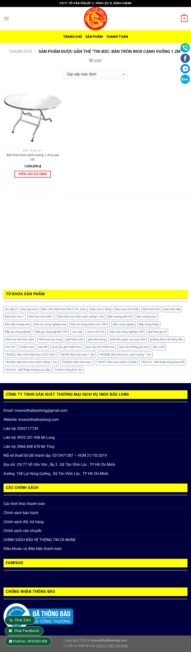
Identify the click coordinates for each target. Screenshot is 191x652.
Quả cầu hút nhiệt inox (99, 347)
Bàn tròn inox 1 (14, 316)
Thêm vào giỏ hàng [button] (32, 174)
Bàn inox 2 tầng (101, 309)
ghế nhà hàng (97, 339)
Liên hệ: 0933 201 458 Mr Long (29, 437)
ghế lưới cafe (74, 339)
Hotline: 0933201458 (30, 641)
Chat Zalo (23, 620)
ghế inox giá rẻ (157, 331)
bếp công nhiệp (149, 324)
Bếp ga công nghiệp (18, 331)
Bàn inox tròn (151, 309)
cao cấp (77, 331)
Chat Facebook (26, 631)
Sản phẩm (94, 37)
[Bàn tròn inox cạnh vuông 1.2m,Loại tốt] (32, 117)
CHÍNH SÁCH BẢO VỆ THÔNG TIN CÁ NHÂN (39, 540)
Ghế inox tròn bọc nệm (19, 339)
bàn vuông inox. (146, 316)
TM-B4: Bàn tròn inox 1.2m (77, 354)
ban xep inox (29, 309)
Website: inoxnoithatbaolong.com (31, 419)
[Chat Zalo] (185, 79)
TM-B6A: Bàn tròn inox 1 (77, 362)
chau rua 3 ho (95, 331)
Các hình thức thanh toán (24, 503)
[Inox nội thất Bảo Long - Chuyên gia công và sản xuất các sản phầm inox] (95, 18)
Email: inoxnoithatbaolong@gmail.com (35, 410)
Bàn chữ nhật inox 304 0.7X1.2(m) (64, 309)
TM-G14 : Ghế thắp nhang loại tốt (162, 362)
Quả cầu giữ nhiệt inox (66, 347)
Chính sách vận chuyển (22, 530)
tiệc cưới (158, 347)
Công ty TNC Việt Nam (112, 646)
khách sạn (27, 347)
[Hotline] (185, 47)
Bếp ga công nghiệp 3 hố (51, 331)
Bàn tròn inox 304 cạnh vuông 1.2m (81, 316)
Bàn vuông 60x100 (120, 316)
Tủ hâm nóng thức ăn (68, 369)
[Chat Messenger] (185, 68)
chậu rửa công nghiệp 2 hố (126, 331)
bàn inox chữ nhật (126, 309)
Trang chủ (72, 37)
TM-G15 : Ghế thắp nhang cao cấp (27, 369)
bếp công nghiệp (123, 324)
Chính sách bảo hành (20, 513)
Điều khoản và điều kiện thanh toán (32, 548)
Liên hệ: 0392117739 (20, 428)
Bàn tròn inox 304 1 (41, 316)
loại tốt (42, 347)
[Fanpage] (185, 58)
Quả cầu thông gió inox (134, 347)
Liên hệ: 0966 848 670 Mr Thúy (29, 446)
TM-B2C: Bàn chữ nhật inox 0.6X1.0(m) (30, 354)
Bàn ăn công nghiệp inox (50, 324)
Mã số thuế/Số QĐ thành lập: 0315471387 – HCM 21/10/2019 (55, 455)
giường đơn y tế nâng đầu (166, 339)
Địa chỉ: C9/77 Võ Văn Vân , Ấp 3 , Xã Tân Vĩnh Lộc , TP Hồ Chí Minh (59, 464)
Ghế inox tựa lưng (50, 339)
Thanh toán (117, 37)
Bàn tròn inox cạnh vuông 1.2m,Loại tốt (33, 157)
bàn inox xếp (172, 309)
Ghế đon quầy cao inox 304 (127, 339)
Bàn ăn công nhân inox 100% (89, 324)
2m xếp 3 (11, 309)
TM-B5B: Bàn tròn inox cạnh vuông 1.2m (125, 354)
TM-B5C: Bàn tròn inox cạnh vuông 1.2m (31, 362)
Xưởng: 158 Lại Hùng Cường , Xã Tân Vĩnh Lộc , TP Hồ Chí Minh (55, 473)
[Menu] (6, 18)
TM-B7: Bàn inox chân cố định (116, 362)
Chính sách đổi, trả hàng (23, 522)
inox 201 (10, 347)
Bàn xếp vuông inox (17, 324)
